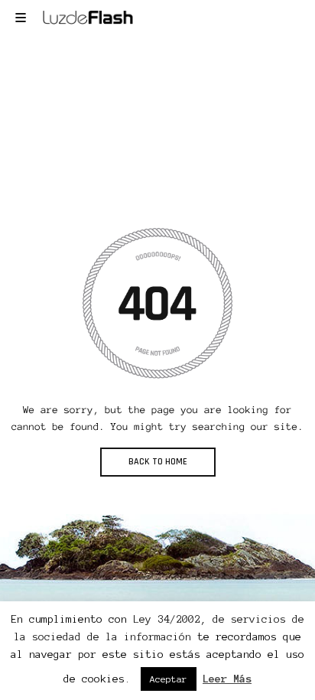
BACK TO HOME (157, 461)
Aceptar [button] (168, 679)
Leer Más (227, 679)
